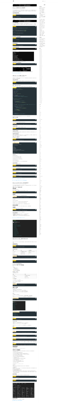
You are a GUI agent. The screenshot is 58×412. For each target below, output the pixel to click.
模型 (39, 210)
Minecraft (40, 147)
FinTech (40, 131)
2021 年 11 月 (40, 99)
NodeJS (21, 76)
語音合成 (40, 225)
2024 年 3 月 (40, 73)
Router (40, 171)
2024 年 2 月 (40, 74)
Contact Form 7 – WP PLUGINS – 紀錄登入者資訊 (42, 39)
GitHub (40, 135)
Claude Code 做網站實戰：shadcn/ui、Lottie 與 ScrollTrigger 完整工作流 (42, 11)
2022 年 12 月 (40, 87)
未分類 (40, 209)
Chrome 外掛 (40, 119)
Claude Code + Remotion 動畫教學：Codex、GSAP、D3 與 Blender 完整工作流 (42, 8)
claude (40, 120)
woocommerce (43, 32)
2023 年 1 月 (40, 86)
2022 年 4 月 (40, 94)
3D (39, 105)
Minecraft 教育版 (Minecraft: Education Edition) (42, 41)
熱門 (39, 213)
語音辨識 (40, 226)
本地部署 (40, 35)
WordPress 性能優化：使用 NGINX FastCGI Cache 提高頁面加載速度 (20, 180)
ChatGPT (44, 20)
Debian (40, 123)
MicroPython (40, 145)
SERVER (22, 76)
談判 (39, 227)
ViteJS (40, 181)
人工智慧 (43, 33)
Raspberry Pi (40, 168)
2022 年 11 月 (40, 88)
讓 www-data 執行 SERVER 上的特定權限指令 (21, 182)
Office (40, 155)
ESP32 (40, 129)
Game (40, 132)
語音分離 (40, 224)
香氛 (39, 234)
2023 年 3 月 (40, 84)
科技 (39, 215)
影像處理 (40, 198)
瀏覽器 (40, 212)
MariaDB (40, 144)
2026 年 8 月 (40, 49)
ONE (39, 157)
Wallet (40, 183)
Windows (40, 32)
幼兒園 (40, 197)
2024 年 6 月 (40, 70)
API (39, 110)
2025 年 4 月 (40, 61)
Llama (40, 143)
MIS (39, 148)
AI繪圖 (40, 20)
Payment (40, 161)
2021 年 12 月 (40, 98)
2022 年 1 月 (40, 97)
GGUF (40, 134)
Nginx (19, 76)
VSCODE (40, 182)
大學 (39, 195)
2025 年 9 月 (40, 57)
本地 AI (42, 34)
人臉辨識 (40, 188)
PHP (39, 162)
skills (39, 174)
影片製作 (40, 199)
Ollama (40, 156)
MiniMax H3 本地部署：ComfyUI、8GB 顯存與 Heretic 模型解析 (42, 13)
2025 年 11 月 (40, 56)
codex (40, 121)
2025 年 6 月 (40, 59)
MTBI (39, 149)
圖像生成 (40, 34)
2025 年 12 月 (40, 55)
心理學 (40, 202)
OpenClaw (40, 159)
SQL (39, 175)
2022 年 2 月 (40, 96)
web (39, 184)
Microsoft (40, 146)
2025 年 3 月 (40, 62)
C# (39, 116)
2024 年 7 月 (40, 69)
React (40, 169)
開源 (44, 35)
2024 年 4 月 (40, 72)
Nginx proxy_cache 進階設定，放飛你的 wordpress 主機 (18, 178)
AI (39, 109)
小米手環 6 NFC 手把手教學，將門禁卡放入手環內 (42, 44)
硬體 (39, 214)
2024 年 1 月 (40, 75)
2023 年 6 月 (40, 81)
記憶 (39, 222)
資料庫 (40, 228)
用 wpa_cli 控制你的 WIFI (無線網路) (19, 7)
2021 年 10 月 (40, 100)
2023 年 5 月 (40, 82)
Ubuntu (20, 239)
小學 (39, 196)
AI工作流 (43, 19)
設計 (39, 223)
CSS (39, 122)
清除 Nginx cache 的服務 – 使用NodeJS (20, 75)
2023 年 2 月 (40, 85)
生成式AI (42, 35)
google (40, 136)
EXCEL (40, 130)
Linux (19, 239)
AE (39, 107)
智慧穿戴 (40, 208)
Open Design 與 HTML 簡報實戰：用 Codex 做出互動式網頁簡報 (42, 17)
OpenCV (40, 160)
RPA (39, 172)
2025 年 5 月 (40, 60)
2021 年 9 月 (40, 101)
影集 (39, 201)
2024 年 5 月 (40, 71)
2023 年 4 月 (40, 83)
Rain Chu (14, 76)
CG (39, 117)
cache (41, 20)
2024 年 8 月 (40, 68)
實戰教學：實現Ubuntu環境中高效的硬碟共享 (17, 400)
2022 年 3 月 (40, 95)
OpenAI (40, 158)
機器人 (40, 211)
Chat (39, 118)
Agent (40, 108)
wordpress (40, 33)
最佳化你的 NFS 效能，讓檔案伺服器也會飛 (20, 238)
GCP (39, 133)
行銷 (39, 221)
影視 (39, 200)
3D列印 (40, 106)
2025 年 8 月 (40, 58)
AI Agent (41, 19)
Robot (40, 170)
